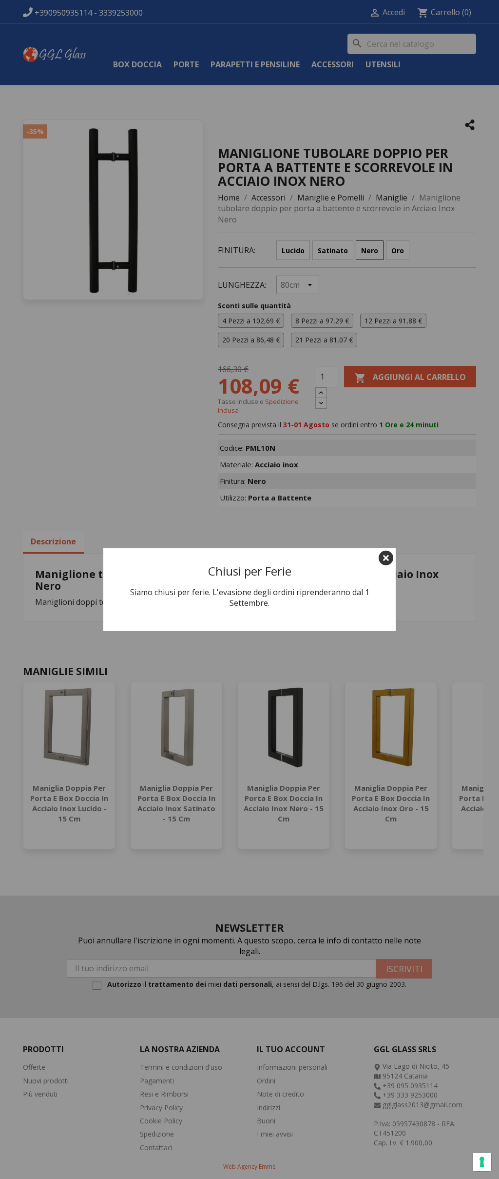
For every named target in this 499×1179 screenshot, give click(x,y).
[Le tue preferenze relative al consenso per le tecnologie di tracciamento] (482, 1162)
